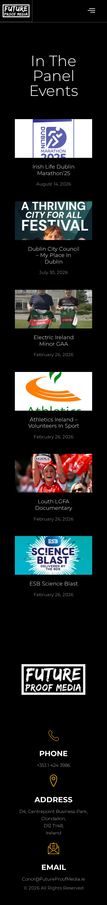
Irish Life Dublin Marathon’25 (53, 170)
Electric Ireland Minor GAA (54, 340)
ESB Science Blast (53, 583)
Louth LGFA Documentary (53, 504)
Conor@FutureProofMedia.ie (53, 879)
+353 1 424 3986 (53, 765)
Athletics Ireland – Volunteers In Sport (53, 422)
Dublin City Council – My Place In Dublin (53, 255)
